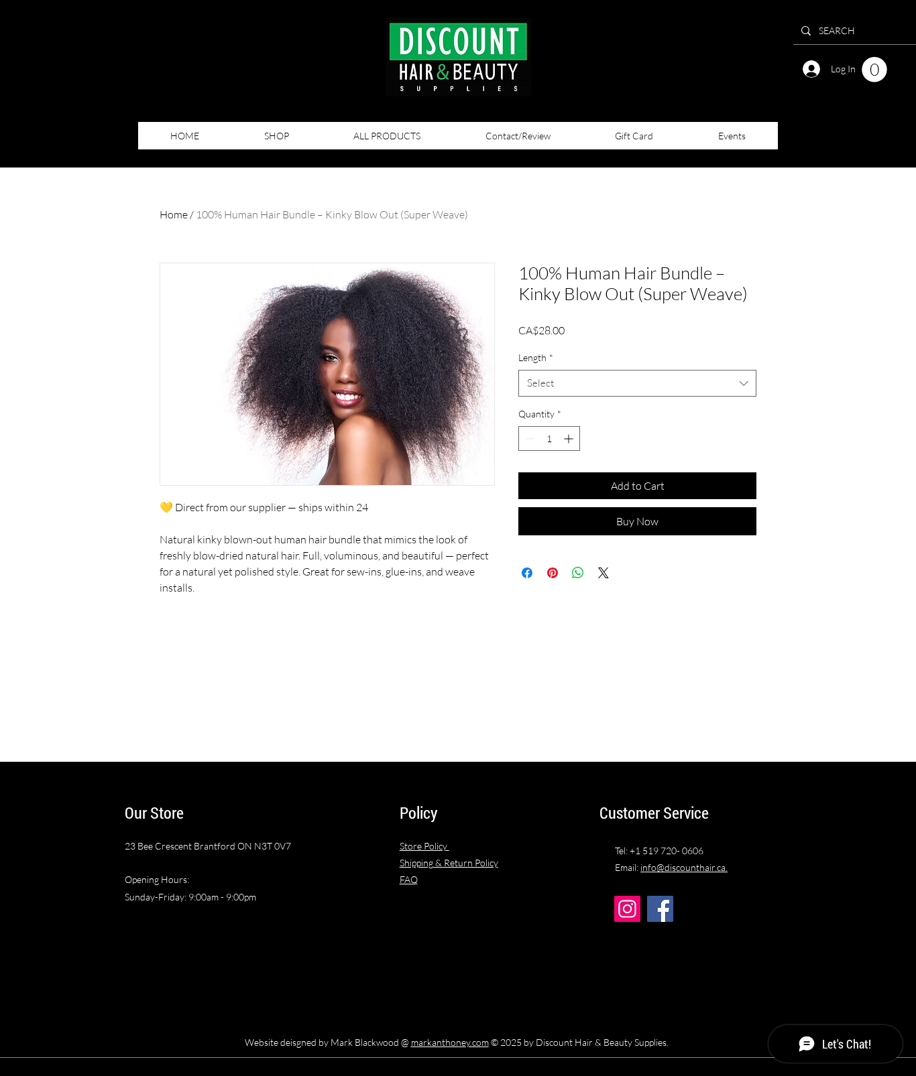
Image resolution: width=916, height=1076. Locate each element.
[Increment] (569, 438)
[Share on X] (603, 573)
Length (535, 357)
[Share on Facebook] (527, 573)
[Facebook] (660, 909)
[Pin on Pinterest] (553, 573)
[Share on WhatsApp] (578, 573)
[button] (874, 69)
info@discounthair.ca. (684, 867)
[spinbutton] (549, 438)
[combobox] (637, 383)
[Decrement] (528, 438)
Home (174, 214)
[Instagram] (627, 909)
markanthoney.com (450, 1042)
